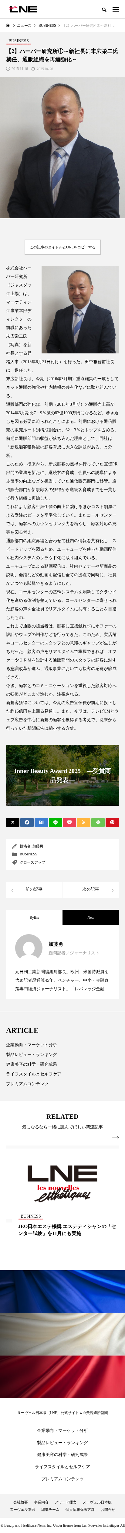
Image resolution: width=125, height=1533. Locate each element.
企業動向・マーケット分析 (31, 1045)
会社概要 (20, 1502)
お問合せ (108, 1509)
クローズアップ (32, 862)
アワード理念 (65, 1502)
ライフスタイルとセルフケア (33, 1074)
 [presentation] (115, 1138)
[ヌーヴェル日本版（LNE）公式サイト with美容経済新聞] (23, 9)
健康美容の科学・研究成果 (31, 1064)
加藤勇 (37, 846)
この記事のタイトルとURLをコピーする (63, 247)
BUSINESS (28, 854)
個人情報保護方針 (80, 1509)
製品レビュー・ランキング (31, 1054)
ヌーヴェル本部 (22, 1509)
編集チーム (50, 1509)
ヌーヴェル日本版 (97, 1502)
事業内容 (41, 1502)
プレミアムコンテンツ (27, 1084)
